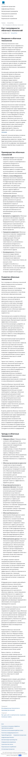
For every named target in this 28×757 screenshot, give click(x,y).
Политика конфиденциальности (9, 732)
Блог (2, 724)
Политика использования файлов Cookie (12, 730)
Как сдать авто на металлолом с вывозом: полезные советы (13, 715)
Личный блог (10, 23)
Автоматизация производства (9, 11)
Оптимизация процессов (7, 749)
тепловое (4, 132)
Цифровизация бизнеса (8, 9)
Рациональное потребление (9, 18)
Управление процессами (8, 6)
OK (20, 755)
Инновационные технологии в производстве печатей (10, 708)
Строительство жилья (7, 16)
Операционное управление (9, 13)
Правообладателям (6, 735)
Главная (3, 23)
